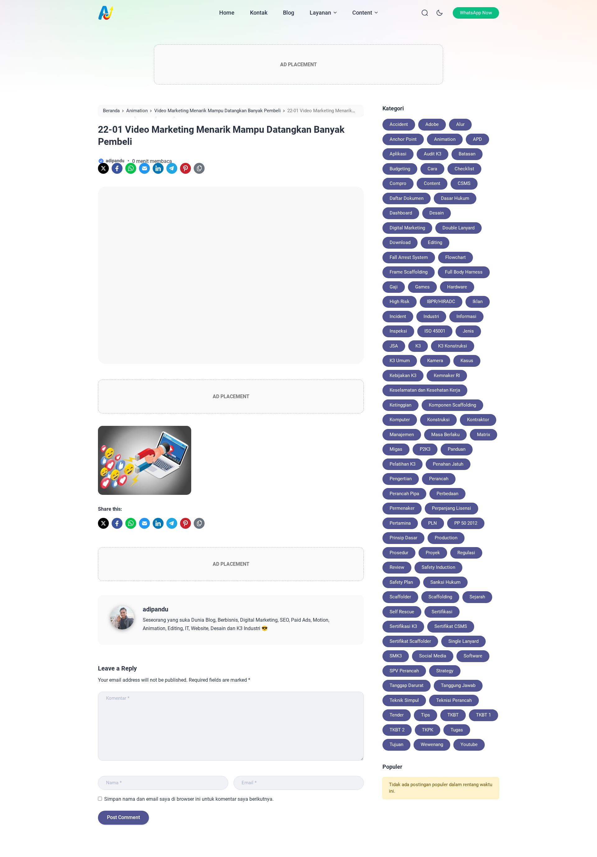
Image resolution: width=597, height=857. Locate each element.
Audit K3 (432, 154)
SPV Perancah (404, 671)
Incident (398, 316)
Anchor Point (403, 139)
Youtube (469, 744)
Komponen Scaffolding (452, 405)
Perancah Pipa (404, 493)
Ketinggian (400, 405)
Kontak (258, 12)
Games (422, 287)
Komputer (400, 419)
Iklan (478, 301)
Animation (445, 139)
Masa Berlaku (445, 434)
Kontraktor (478, 419)
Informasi (466, 316)
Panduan (456, 449)
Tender (397, 715)
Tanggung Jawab (458, 685)
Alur (460, 124)
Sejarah (477, 597)
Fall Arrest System (409, 257)
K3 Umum (400, 360)
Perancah (438, 478)
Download (400, 242)
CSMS (464, 183)
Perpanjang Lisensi (451, 508)
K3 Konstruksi (452, 346)
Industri (431, 316)
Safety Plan (401, 582)
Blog (288, 12)
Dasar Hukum (455, 198)
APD (477, 139)
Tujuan (396, 744)
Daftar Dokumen (406, 198)
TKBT (453, 715)
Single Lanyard (463, 641)
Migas (396, 449)
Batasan (467, 154)
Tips (425, 715)
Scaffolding (440, 597)
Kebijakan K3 (403, 375)
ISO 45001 (434, 331)
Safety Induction (438, 567)
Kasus (466, 360)
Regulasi (466, 552)
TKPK (427, 730)
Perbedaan (447, 493)
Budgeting (400, 169)
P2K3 (425, 449)
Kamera (435, 360)
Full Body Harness (464, 272)
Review (397, 567)
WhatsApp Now (476, 13)
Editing (435, 242)
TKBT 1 (483, 715)
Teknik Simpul (404, 700)
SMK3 (396, 656)
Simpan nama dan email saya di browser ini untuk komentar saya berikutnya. (189, 799)
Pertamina (400, 523)
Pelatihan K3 (402, 464)
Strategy (444, 671)
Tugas (457, 730)
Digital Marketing (407, 228)
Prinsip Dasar (403, 538)
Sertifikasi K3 (403, 626)
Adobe (432, 124)
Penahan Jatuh (448, 464)
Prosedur (399, 552)
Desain (436, 213)
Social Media (432, 656)
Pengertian (401, 478)
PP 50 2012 (465, 523)
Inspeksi (398, 331)
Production (446, 538)
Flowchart (455, 257)
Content (362, 12)
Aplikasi (398, 154)
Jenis (468, 331)
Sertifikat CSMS (450, 626)
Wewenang (432, 744)
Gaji (394, 287)
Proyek (433, 552)
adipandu (155, 609)
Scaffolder (400, 597)
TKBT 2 (397, 730)
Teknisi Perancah (454, 700)
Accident (399, 124)
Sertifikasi (442, 612)
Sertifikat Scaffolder (410, 641)
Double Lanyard (458, 228)
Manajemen (402, 434)
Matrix (483, 434)
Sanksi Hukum (445, 582)
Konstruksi (438, 419)
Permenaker (402, 508)
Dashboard (401, 213)
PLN (432, 523)
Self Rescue (402, 612)
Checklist (464, 169)
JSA (394, 346)
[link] (103, 168)
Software (473, 656)
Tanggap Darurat (406, 685)
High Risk (400, 301)
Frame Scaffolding (409, 272)
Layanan (320, 12)
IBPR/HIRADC (441, 301)
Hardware (457, 287)
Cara (432, 169)
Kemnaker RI (447, 375)
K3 (418, 346)
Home (226, 12)
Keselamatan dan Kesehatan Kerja (425, 390)
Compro (398, 183)
